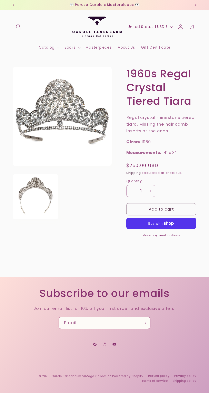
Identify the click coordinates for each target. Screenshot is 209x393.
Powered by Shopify (127, 376)
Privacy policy (185, 376)
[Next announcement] (195, 5)
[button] (18, 26)
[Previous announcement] (13, 5)
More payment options (161, 235)
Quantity (134, 181)
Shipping (133, 173)
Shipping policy (184, 381)
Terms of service (155, 381)
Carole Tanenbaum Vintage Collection (81, 376)
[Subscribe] (144, 323)
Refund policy (158, 376)
